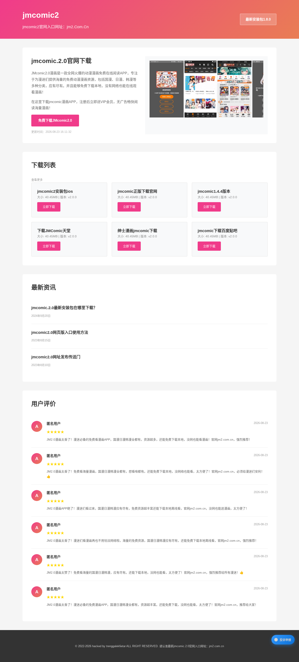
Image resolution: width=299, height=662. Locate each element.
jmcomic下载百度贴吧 (217, 231)
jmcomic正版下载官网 (137, 191)
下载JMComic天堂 (53, 231)
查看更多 (37, 179)
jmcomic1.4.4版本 (214, 191)
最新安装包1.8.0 (258, 19)
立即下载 (49, 206)
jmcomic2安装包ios (55, 191)
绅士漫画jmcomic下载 (137, 231)
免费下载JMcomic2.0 (55, 120)
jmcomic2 (41, 15)
